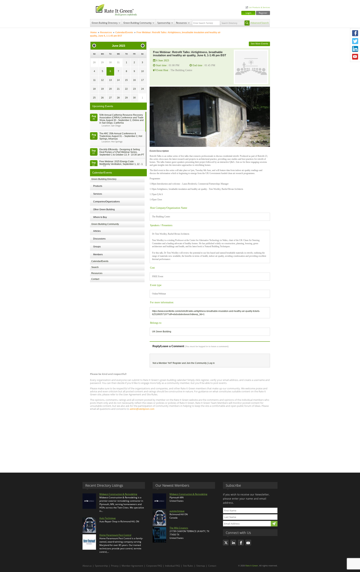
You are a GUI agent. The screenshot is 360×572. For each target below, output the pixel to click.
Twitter (355, 41)
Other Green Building (104, 209)
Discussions (99, 238)
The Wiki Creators (179, 527)
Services (97, 194)
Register (263, 12)
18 (94, 89)
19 (102, 89)
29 (102, 62)
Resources (181, 22)
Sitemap (200, 565)
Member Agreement (132, 565)
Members (98, 254)
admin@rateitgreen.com (142, 409)
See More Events (259, 43)
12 (102, 80)
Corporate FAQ (154, 565)
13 (110, 80)
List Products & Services (259, 7)
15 (126, 80)
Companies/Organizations (106, 201)
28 (94, 62)
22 (126, 89)
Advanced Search (259, 22)
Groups (97, 246)
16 (134, 80)
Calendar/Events (124, 32)
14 (118, 80)
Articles (97, 231)
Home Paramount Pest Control (115, 535)
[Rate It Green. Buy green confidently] (114, 9)
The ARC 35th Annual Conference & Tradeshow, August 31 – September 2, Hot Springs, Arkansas (120, 136)
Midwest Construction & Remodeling (118, 494)
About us (87, 565)
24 (142, 89)
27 (110, 97)
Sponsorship (163, 22)
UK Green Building (161, 331)
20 (110, 89)
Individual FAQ (172, 565)
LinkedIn (355, 49)
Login (248, 12)
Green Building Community (137, 22)
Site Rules (188, 565)
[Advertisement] (180, 440)
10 (142, 71)
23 (134, 89)
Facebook (355, 33)
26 (102, 97)
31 (118, 62)
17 (142, 80)
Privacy (114, 565)
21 (118, 89)
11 (94, 80)
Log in (211, 363)
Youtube (355, 57)
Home (93, 32)
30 (110, 62)
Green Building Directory (105, 22)
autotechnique (177, 511)
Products (97, 186)
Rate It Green (251, 565)
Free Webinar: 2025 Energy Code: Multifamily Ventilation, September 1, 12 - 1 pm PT (121, 164)
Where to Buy (100, 217)
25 (94, 97)
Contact (95, 279)
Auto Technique (107, 518)
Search (95, 267)
